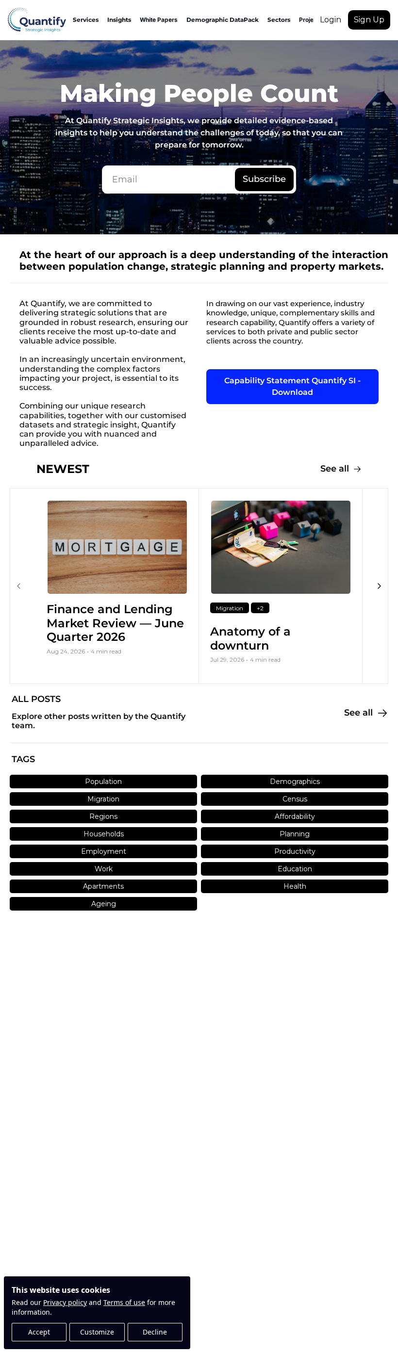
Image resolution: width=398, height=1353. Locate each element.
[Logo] (37, 20)
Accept (39, 1332)
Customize (97, 1332)
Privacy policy (65, 1302)
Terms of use (124, 1302)
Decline (155, 1332)
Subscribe (264, 179)
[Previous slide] (19, 586)
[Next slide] (379, 586)
